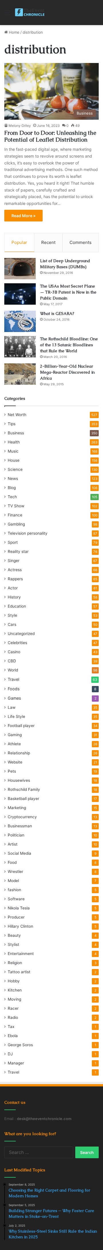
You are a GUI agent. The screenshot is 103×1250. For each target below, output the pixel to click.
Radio (13, 1017)
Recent (48, 242)
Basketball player (23, 798)
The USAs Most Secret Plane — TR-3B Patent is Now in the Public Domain (68, 292)
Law (11, 707)
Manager (16, 1063)
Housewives (19, 780)
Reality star (18, 551)
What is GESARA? (57, 313)
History (14, 597)
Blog (12, 487)
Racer (13, 1008)
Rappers (15, 579)
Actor (13, 588)
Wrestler (15, 871)
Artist (12, 844)
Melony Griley (20, 125)
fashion (14, 889)
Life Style (16, 716)
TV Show (16, 506)
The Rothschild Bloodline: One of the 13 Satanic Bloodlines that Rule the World (69, 344)
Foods (13, 688)
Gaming (15, 734)
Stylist (13, 944)
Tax (11, 1026)
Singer (13, 560)
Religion (15, 962)
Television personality (27, 533)
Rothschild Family (24, 789)
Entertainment (21, 953)
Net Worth (17, 414)
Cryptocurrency (22, 817)
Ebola (13, 1035)
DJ (10, 1054)
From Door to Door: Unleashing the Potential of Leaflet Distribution (50, 136)
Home (13, 32)
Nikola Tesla (19, 908)
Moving (14, 999)
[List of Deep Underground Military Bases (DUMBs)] (20, 268)
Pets (12, 771)
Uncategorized (21, 633)
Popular (19, 242)
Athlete (14, 744)
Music (13, 451)
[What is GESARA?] (20, 321)
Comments (81, 242)
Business (16, 433)
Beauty (14, 935)
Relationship (19, 753)
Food (12, 862)
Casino (14, 652)
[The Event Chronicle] (30, 12)
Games (14, 698)
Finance (15, 515)
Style (12, 615)
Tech (12, 496)
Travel (13, 679)
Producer (16, 917)
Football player (21, 725)
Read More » (23, 215)
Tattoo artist (19, 972)
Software (16, 899)
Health (14, 442)
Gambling (16, 524)
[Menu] (7, 14)
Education (17, 606)
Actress (15, 569)
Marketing (17, 807)
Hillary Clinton (20, 926)
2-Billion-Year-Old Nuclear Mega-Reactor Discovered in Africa (67, 372)
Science (15, 469)
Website (15, 762)
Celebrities (17, 642)
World (13, 670)
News (13, 478)
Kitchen (15, 990)
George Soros (20, 1045)
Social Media (19, 853)
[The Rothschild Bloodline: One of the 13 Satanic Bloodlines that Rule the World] (20, 346)
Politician (16, 835)
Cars (12, 624)
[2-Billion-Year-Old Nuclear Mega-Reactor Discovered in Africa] (20, 374)
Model (13, 880)
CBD (12, 661)
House (13, 460)
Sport (13, 542)
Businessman (20, 826)
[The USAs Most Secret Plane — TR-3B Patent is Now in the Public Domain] (20, 294)
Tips (11, 424)
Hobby (14, 981)
